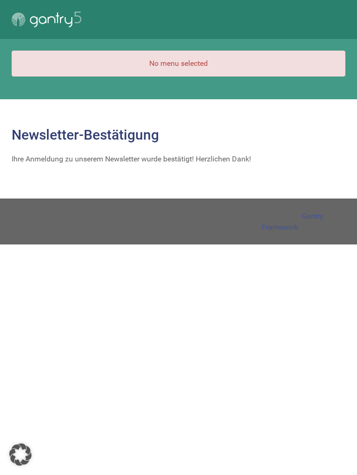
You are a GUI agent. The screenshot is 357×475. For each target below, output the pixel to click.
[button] (20, 454)
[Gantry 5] (46, 19)
